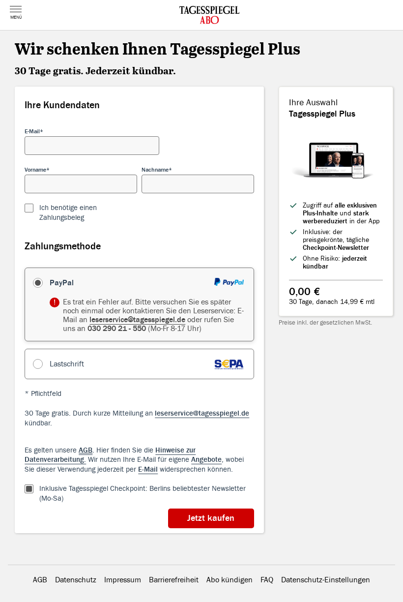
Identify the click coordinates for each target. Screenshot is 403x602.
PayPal (62, 282)
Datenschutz (75, 579)
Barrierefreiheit (174, 579)
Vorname (35, 169)
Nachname (155, 169)
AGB (40, 579)
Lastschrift (67, 364)
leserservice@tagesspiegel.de (137, 319)
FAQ (266, 579)
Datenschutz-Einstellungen (325, 579)
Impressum (122, 579)
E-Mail (32, 131)
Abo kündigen (229, 579)
